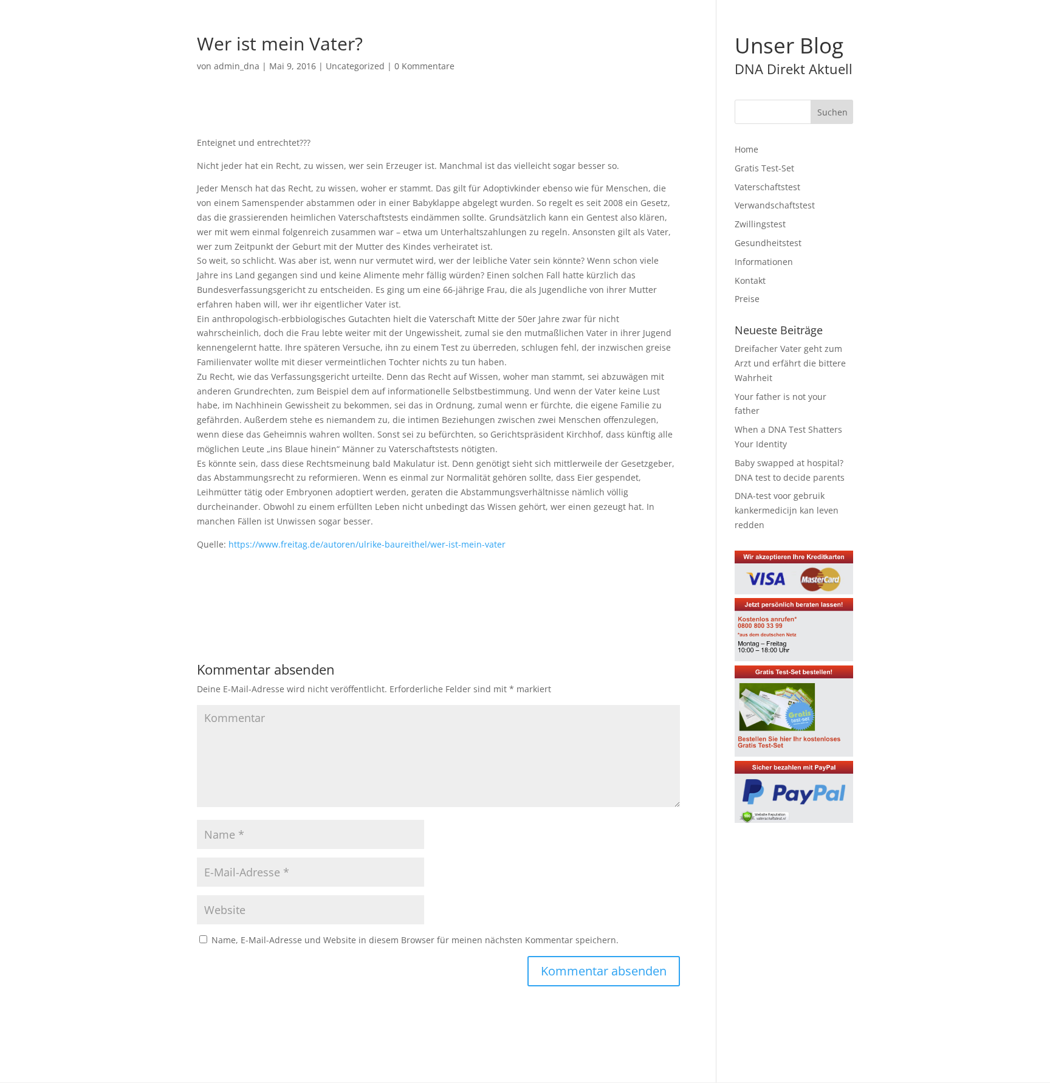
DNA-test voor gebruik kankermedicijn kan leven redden (787, 510)
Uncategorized (355, 66)
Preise (747, 298)
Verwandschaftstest (775, 205)
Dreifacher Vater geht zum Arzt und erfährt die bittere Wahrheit (790, 363)
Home (746, 149)
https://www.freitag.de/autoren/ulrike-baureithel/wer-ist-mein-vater (367, 544)
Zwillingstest (760, 224)
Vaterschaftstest (767, 187)
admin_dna (236, 66)
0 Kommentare (424, 66)
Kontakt (750, 280)
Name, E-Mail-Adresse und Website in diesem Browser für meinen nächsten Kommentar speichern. (415, 940)
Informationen (764, 261)
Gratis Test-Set (764, 168)
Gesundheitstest (768, 243)
